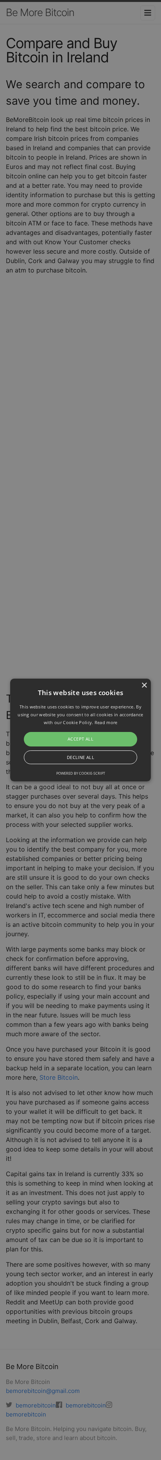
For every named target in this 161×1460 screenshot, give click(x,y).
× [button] (144, 685)
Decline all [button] (80, 757)
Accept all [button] (80, 739)
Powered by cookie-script (80, 773)
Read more (106, 722)
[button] (80, 730)
